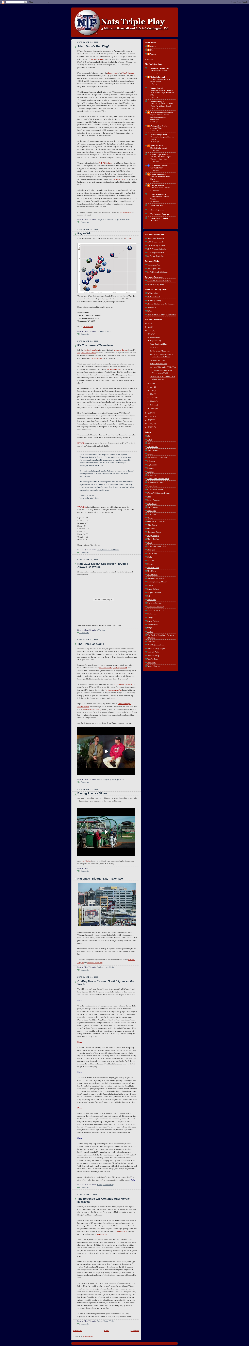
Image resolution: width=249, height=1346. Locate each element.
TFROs (150, 631)
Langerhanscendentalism (156, 546)
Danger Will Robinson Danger (108, 219)
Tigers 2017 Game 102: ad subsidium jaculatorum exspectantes (159, 117)
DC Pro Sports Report (155, 300)
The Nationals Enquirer (159, 214)
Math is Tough (125, 219)
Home (106, 1330)
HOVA (149, 542)
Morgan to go (101, 1234)
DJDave (153, 46)
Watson (153, 54)
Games (99, 1321)
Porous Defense (153, 589)
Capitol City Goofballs (159, 154)
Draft (149, 496)
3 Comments (84, 222)
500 (148, 436)
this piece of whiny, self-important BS (113, 668)
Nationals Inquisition (158, 134)
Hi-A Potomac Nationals (156, 249)
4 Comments (84, 782)
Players (150, 585)
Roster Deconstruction (155, 610)
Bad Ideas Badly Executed (157, 457)
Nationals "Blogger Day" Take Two (100, 878)
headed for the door (121, 350)
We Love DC (152, 307)
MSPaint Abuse (153, 567)
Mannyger (151, 550)
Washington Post (153, 265)
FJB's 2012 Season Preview (160, 187)
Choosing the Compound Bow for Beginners (162, 138)
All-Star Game (152, 446)
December (154, 337)
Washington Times (154, 268)
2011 (150, 330)
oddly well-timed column (86, 353)
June (152, 390)
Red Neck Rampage (154, 603)
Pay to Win (84, 233)
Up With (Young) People (156, 645)
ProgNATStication (154, 592)
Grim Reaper (152, 525)
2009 (150, 413)
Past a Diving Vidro (158, 194)
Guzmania (151, 528)
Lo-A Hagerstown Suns (155, 252)
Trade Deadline (153, 641)
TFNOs (111, 1321)
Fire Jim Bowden (157, 185)
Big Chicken (151, 464)
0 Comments (84, 334)
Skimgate (150, 617)
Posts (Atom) (88, 1336)
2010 (150, 334)
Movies (99, 1184)
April (152, 398)
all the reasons (122, 1231)
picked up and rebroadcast (123, 684)
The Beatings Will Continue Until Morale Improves (162, 377)
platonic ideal (112, 73)
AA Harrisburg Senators (156, 245)
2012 (150, 327)
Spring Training (153, 621)
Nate (152, 50)
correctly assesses (95, 358)
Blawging (150, 471)
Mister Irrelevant (153, 297)
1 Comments (84, 552)
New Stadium (152, 574)
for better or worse (114, 369)
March (152, 401)
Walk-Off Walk (153, 652)
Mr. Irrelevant (88, 326)
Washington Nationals (155, 238)
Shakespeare (152, 614)
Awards (150, 454)
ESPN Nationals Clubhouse (157, 272)
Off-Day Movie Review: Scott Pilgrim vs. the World (161, 371)
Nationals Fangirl (157, 101)
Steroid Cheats (152, 624)
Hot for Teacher (153, 539)
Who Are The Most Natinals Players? (160, 177)
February (153, 405)
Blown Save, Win (156, 205)
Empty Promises (103, 550)
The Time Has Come (90, 643)
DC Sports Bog (152, 293)
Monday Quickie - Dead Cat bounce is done (160, 80)
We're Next (101, 630)
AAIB (149, 439)
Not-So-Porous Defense (156, 578)
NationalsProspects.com (159, 68)
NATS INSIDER (156, 145)
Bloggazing (107, 779)
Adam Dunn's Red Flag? (93, 46)
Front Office (101, 331)
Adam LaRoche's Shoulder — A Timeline (161, 197)
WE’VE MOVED (156, 168)
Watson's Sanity (153, 655)
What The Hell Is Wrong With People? (161, 314)
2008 (150, 416)
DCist (149, 311)
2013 (150, 323)
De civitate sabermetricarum (161, 112)
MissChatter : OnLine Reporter (159, 219)
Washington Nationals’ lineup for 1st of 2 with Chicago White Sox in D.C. (162, 92)
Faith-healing (152, 503)
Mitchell (150, 560)
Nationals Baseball (157, 77)
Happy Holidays (153, 535)
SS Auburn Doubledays (155, 256)
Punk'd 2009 (151, 599)
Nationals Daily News (155, 284)
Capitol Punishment (158, 174)
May (152, 394)
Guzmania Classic (154, 532)
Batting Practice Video (92, 793)
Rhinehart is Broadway (155, 606)
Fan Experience (118, 779)
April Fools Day (153, 450)
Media (109, 331)
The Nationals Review (158, 165)
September (154, 341)
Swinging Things (156, 128)
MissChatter (86, 861)
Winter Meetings (153, 666)
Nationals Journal (157, 209)
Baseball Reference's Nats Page (159, 281)
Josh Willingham (105, 163)
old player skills (119, 179)
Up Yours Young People (156, 648)
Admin (99, 779)
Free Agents (151, 510)
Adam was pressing (96, 59)
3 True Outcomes (127, 73)
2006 (150, 423)
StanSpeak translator (91, 350)
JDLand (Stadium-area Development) (161, 304)
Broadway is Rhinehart (155, 482)
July (152, 387)
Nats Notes (151, 571)
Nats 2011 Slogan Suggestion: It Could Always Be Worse (161, 355)
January (153, 408)
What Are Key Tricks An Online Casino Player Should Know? (161, 104)
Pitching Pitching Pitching (157, 582)
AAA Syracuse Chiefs (155, 242)
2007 (150, 420)
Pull (148, 596)
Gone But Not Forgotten (156, 521)
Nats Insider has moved (158, 148)
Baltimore (151, 461)
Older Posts (135, 1330)
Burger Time (152, 486)
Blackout (150, 468)
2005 (150, 427)
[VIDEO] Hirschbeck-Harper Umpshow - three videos (160, 157)
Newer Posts (77, 1330)
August (153, 383)
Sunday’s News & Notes (158, 70)
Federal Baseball (157, 88)
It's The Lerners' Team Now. (95, 345)
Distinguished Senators (159, 125)
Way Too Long (108, 1184)
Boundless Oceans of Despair (158, 478)
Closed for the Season (155, 489)
